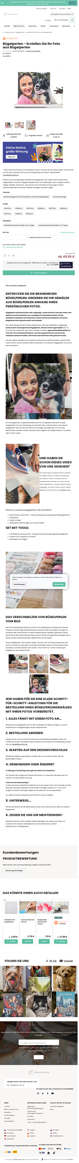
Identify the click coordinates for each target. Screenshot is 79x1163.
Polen (32, 1133)
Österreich (10, 1139)
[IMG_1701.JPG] (59, 664)
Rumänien (10, 1133)
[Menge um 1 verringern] (5, 256)
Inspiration (7, 1112)
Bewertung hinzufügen (14, 870)
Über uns (53, 8)
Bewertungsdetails (33, 51)
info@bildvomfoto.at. (20, 744)
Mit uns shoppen (41, 8)
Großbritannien (58, 1136)
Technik (7, 1106)
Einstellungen (19, 584)
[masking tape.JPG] (38, 664)
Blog (51, 1109)
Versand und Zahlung (14, 247)
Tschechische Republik (14, 1130)
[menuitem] (7, 26)
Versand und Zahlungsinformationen (35, 1112)
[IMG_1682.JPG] (38, 684)
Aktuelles (7, 1118)
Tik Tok (53, 960)
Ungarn (32, 1130)
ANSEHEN (72, 3)
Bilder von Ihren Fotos (11, 1109)
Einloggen (48, 20)
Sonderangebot (9, 1115)
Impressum (31, 1119)
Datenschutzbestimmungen (37, 1051)
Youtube (68, 960)
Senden (39, 1057)
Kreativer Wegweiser (57, 1106)
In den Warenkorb (40, 273)
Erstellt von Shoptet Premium (52, 1159)
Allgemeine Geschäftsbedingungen (35, 1107)
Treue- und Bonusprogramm (37, 1122)
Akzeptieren (59, 584)
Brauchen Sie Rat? (68, 232)
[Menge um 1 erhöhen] (13, 256)
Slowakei (56, 1130)
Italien (55, 1133)
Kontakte (62, 8)
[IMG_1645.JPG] (18, 664)
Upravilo (67, 1159)
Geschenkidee (9, 1121)
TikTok (63, 490)
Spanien (32, 1136)
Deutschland (11, 1136)
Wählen (13, 941)
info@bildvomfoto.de (17, 1085)
